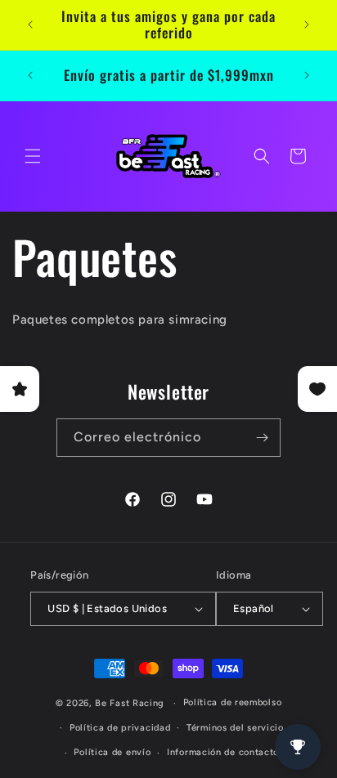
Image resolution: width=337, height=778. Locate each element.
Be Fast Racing (129, 703)
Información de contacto (223, 752)
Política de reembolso (232, 702)
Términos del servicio (235, 727)
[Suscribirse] (262, 437)
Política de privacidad (120, 727)
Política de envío (112, 752)
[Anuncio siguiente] (307, 24)
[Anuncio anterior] (30, 24)
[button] (33, 156)
